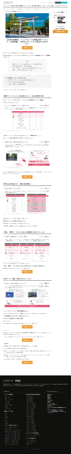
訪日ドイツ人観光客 (30, 419)
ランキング (29, 5)
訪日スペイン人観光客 (30, 423)
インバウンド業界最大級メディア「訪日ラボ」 (55, 410)
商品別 (12, 5)
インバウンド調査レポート (31, 440)
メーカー (6, 416)
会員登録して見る (27, 47)
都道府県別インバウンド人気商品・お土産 (12, 438)
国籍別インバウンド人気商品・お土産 (11, 440)
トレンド (8, 5)
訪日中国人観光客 (30, 396)
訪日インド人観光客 (30, 410)
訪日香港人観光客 (30, 399)
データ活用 (7, 403)
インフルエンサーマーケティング (60, 5)
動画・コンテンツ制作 (9, 399)
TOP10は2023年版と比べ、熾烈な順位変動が (22, 66)
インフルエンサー (8, 400)
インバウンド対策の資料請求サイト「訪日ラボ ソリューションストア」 (56, 412)
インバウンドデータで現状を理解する (32, 432)
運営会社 (49, 395)
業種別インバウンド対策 (8, 411)
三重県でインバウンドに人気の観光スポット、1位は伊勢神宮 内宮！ (27, 64)
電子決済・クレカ (8, 407)
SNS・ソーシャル (8, 396)
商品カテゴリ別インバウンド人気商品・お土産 (13, 429)
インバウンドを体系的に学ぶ (31, 438)
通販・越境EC (7, 402)
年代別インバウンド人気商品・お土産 (11, 443)
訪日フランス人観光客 (30, 418)
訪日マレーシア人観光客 (31, 405)
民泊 (5, 418)
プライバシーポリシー (51, 403)
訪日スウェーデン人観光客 (31, 425)
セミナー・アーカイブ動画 (31, 441)
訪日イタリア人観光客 (30, 420)
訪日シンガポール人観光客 (31, 403)
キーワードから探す (8, 428)
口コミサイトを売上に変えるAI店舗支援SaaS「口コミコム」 (56, 408)
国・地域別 (16, 5)
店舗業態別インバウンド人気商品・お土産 (12, 435)
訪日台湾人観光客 (30, 397)
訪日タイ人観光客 (30, 402)
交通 (5, 420)
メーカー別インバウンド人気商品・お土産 (12, 432)
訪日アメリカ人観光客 (30, 413)
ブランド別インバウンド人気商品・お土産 (12, 434)
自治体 (6, 421)
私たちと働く (58, 2)
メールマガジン (50, 400)
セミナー (44, 5)
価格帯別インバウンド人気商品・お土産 (12, 431)
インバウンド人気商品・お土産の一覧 (11, 427)
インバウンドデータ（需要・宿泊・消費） (34, 434)
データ (25, 5)
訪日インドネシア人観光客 (31, 406)
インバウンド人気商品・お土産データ (10, 425)
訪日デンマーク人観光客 (31, 426)
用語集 (28, 444)
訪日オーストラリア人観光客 (32, 431)
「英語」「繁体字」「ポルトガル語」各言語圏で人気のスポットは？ (27, 68)
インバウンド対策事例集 (8, 394)
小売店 (6, 414)
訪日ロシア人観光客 (30, 422)
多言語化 (6, 406)
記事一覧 (49, 398)
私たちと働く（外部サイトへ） (52, 404)
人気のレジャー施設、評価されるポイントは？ (22, 70)
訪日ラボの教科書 (30, 443)
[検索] (49, 3)
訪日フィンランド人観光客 (31, 429)
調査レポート (39, 5)
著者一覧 (49, 397)
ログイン (53, 2)
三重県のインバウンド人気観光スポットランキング (20, 226)
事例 (32, 5)
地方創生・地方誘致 (8, 405)
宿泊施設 (6, 417)
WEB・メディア (8, 397)
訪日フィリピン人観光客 (31, 407)
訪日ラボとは (49, 394)
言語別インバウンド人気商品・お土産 (11, 441)
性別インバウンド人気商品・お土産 (11, 444)
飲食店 (6, 413)
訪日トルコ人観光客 (30, 412)
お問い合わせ (64, 2)
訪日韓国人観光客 (30, 400)
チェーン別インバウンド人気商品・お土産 (12, 437)
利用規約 (49, 401)
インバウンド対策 (50, 5)
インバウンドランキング (31, 436)
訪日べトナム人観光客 (30, 409)
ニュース (5, 5)
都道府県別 (21, 5)
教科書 (35, 5)
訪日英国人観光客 (30, 416)
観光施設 (6, 423)
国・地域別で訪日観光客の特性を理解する (33, 394)
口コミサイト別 (7, 409)
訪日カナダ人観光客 (30, 415)
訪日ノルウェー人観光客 (31, 428)
